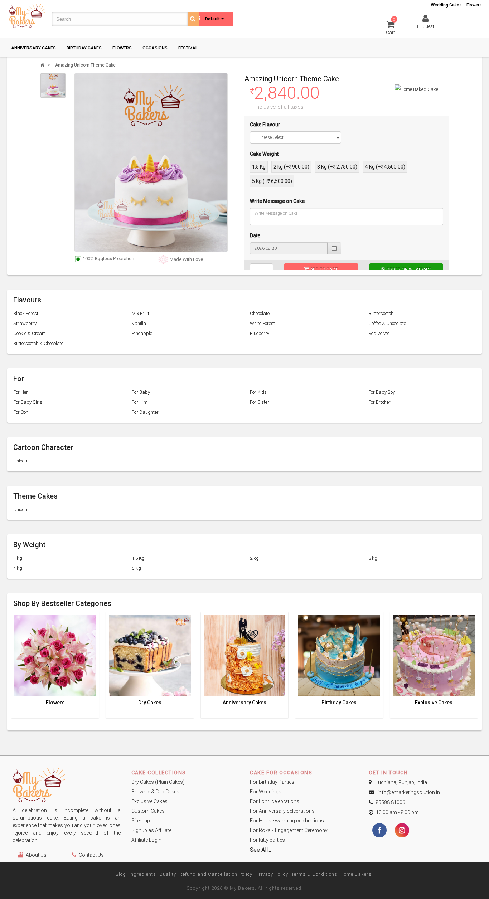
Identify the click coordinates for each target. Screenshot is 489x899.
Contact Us (91, 855)
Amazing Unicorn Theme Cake (85, 65)
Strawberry (25, 323)
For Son (20, 412)
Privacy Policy (272, 874)
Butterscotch (380, 313)
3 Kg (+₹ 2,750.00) (337, 167)
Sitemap (140, 820)
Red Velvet (378, 333)
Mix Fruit (140, 313)
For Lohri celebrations (274, 801)
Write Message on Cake (277, 201)
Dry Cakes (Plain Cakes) (158, 782)
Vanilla (139, 323)
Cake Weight (264, 154)
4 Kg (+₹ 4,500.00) (385, 167)
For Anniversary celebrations (282, 811)
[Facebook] (379, 831)
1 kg (17, 558)
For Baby (141, 392)
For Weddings (265, 791)
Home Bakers (356, 874)
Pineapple (142, 333)
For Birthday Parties (272, 782)
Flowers (474, 5)
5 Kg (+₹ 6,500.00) (272, 181)
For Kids (258, 392)
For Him (139, 402)
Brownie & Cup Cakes (155, 791)
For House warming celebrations (287, 820)
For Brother (379, 402)
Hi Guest (425, 26)
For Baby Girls (27, 402)
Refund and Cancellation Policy (215, 874)
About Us (36, 855)
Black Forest (25, 313)
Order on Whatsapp (408, 269)
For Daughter (145, 412)
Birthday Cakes (84, 47)
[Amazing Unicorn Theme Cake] (53, 85)
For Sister (259, 402)
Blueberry (259, 333)
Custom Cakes (148, 811)
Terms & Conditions (314, 874)
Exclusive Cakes (433, 702)
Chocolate (260, 313)
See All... (260, 849)
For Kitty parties (267, 840)
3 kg (372, 558)
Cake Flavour (265, 124)
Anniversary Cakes (33, 47)
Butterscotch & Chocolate (38, 343)
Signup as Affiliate (151, 830)
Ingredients (142, 874)
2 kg (254, 558)
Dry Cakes (149, 702)
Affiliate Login (146, 840)
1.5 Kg (259, 167)
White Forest (262, 323)
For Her (20, 392)
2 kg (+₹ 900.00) (291, 167)
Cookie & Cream (29, 333)
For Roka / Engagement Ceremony (289, 830)
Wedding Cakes (446, 5)
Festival (188, 47)
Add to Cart (323, 269)
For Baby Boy (381, 392)
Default (213, 18)
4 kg (17, 568)
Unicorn (21, 460)
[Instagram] (402, 831)
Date (255, 235)
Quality (167, 874)
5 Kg (136, 568)
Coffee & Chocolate (387, 323)
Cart (391, 27)
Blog (121, 874)
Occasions (155, 47)
